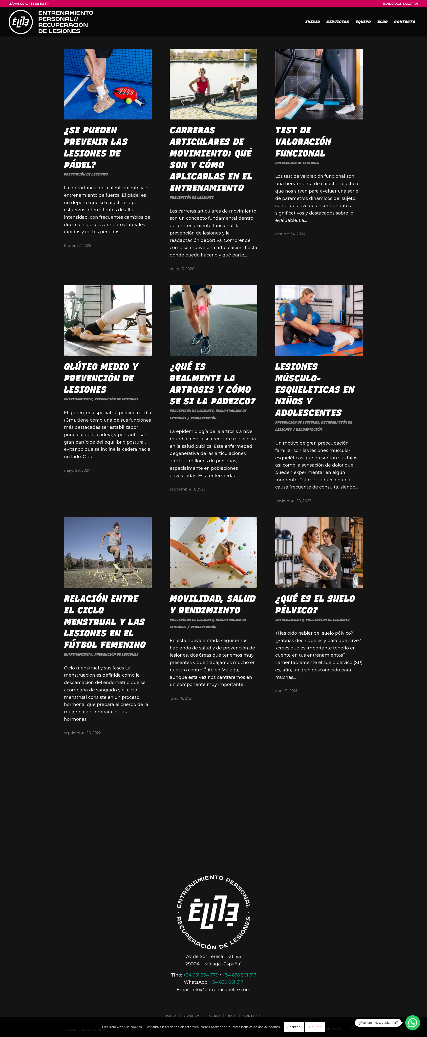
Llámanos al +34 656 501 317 (29, 3)
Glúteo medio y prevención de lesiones (101, 378)
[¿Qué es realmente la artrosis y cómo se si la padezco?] (213, 320)
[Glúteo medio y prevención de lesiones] (108, 320)
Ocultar (315, 1027)
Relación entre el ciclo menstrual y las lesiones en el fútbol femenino (105, 621)
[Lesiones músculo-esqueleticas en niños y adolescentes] (319, 320)
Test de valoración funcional (303, 142)
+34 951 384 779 (200, 975)
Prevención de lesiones (86, 174)
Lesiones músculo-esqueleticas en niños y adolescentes (314, 389)
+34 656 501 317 (239, 975)
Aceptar (293, 1027)
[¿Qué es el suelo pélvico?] (319, 552)
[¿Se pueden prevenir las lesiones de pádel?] (108, 84)
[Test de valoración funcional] (319, 84)
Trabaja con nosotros (400, 3)
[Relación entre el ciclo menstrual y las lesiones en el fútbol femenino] (108, 552)
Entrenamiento (78, 399)
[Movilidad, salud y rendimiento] (213, 552)
